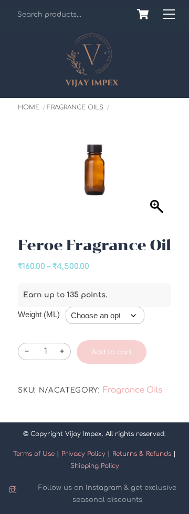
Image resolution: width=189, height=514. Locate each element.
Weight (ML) (39, 314)
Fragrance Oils (75, 107)
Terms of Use (34, 453)
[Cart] (142, 14)
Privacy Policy (83, 453)
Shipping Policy (94, 466)
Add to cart (111, 352)
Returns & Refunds (141, 453)
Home (28, 107)
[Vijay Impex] (91, 83)
